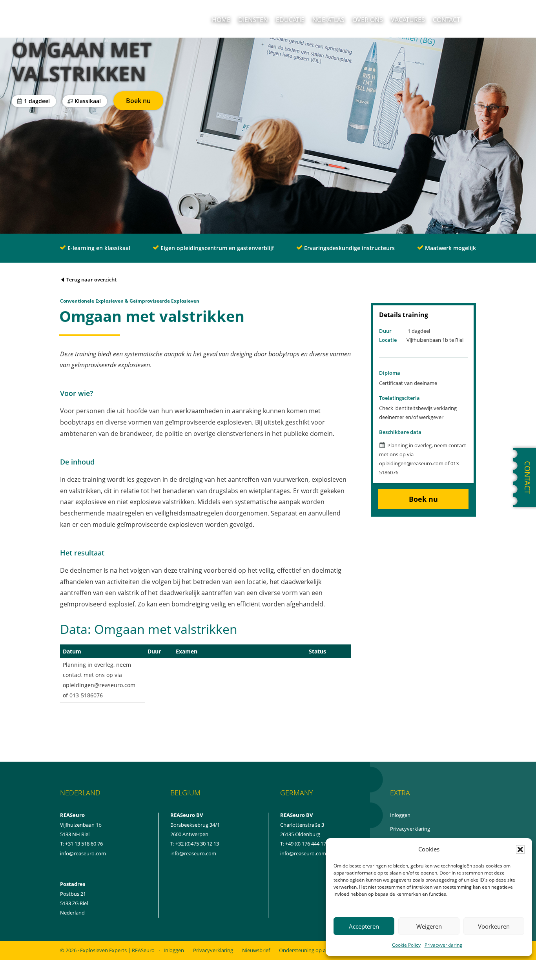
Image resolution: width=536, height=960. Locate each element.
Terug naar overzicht (91, 279)
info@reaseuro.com (193, 853)
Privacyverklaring (443, 945)
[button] (520, 849)
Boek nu (144, 102)
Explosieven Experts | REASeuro (117, 950)
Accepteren (364, 926)
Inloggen (409, 815)
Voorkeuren (494, 926)
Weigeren (429, 926)
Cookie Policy (406, 945)
